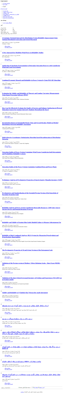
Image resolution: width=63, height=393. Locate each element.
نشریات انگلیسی (6, 15)
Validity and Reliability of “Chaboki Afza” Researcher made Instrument (25, 292)
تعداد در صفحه (4, 387)
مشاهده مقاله (7, 46)
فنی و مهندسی (6, 13)
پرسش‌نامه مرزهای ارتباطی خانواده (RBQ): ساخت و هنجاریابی (21, 361)
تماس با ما (5, 4)
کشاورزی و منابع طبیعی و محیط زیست (11, 14)
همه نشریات (5, 10)
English (4, 6)
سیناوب (22, 391)
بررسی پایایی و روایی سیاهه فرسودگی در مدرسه (17, 319)
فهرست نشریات (6, 3)
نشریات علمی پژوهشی (7, 12)
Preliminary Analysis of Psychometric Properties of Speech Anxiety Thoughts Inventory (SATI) (32, 180)
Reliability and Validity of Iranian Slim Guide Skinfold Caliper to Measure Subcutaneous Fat (31, 222)
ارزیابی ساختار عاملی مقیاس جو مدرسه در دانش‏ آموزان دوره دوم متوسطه (25, 305)
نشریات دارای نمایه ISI (7, 16)
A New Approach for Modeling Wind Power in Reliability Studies (22, 52)
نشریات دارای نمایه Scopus (8, 17)
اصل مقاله (8, 47)
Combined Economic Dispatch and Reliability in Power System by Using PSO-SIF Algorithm (31, 80)
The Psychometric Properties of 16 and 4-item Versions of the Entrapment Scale (27, 250)
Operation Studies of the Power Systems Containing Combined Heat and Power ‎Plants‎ (29, 167)
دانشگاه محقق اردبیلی (7, 22)
